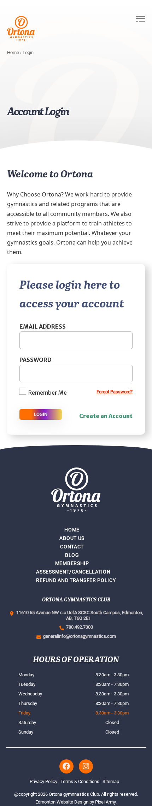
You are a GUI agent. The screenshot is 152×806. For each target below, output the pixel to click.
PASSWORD (35, 359)
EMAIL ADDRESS (42, 326)
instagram (86, 766)
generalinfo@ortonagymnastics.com (78, 636)
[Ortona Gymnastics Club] (31, 28)
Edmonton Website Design (61, 802)
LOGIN (40, 414)
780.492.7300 (78, 627)
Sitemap (111, 781)
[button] (140, 28)
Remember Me (47, 392)
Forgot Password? (115, 391)
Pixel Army (105, 802)
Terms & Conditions (79, 781)
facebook (66, 766)
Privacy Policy (43, 781)
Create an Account (106, 415)
